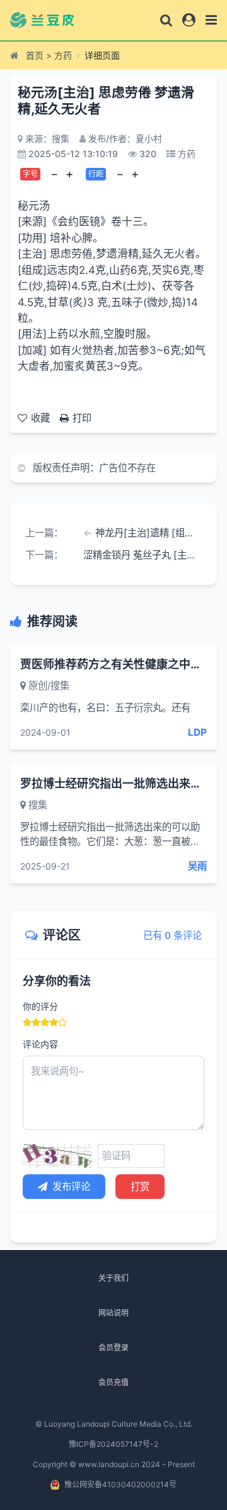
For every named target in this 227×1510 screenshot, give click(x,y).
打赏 (140, 1187)
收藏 (40, 418)
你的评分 (40, 1006)
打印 (82, 418)
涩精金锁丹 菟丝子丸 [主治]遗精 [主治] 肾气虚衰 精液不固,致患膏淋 (142, 555)
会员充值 (113, 1382)
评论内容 (40, 1044)
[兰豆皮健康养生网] (49, 20)
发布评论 (71, 1187)
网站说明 (113, 1313)
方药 (63, 55)
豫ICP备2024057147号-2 (113, 1444)
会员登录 (113, 1347)
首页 (35, 55)
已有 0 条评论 (172, 935)
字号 (30, 174)
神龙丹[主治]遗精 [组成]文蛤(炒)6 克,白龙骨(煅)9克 (148, 533)
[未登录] (188, 19)
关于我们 (113, 1278)
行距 (95, 174)
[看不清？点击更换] (57, 1156)
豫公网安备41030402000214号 (120, 1484)
